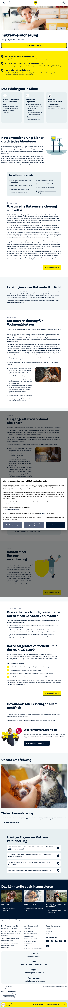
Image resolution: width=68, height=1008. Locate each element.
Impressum (42, 513)
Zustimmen (55, 525)
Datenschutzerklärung (12, 509)
